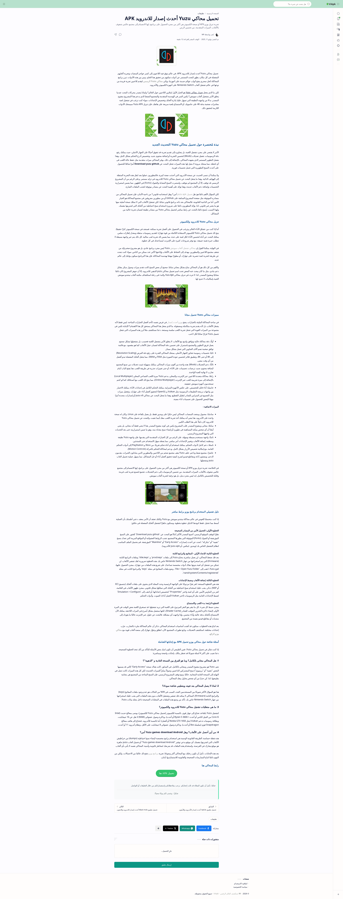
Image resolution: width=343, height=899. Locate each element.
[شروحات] (338, 29)
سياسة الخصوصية (240, 887)
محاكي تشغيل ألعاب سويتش (182, 248)
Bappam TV (89, 893)
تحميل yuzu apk (184, 194)
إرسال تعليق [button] (166, 864)
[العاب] (338, 40)
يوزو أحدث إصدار (174, 322)
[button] (338, 4)
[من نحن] (338, 54)
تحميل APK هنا (166, 773)
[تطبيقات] (338, 45)
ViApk (332, 4)
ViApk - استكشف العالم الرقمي (226, 893)
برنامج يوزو (153, 753)
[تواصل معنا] (338, 59)
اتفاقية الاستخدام (240, 883)
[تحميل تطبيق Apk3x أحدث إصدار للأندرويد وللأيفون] (193, 808)
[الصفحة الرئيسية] (338, 13)
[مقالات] (338, 35)
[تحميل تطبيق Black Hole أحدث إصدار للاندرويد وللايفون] (140, 808)
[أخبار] (338, 24)
